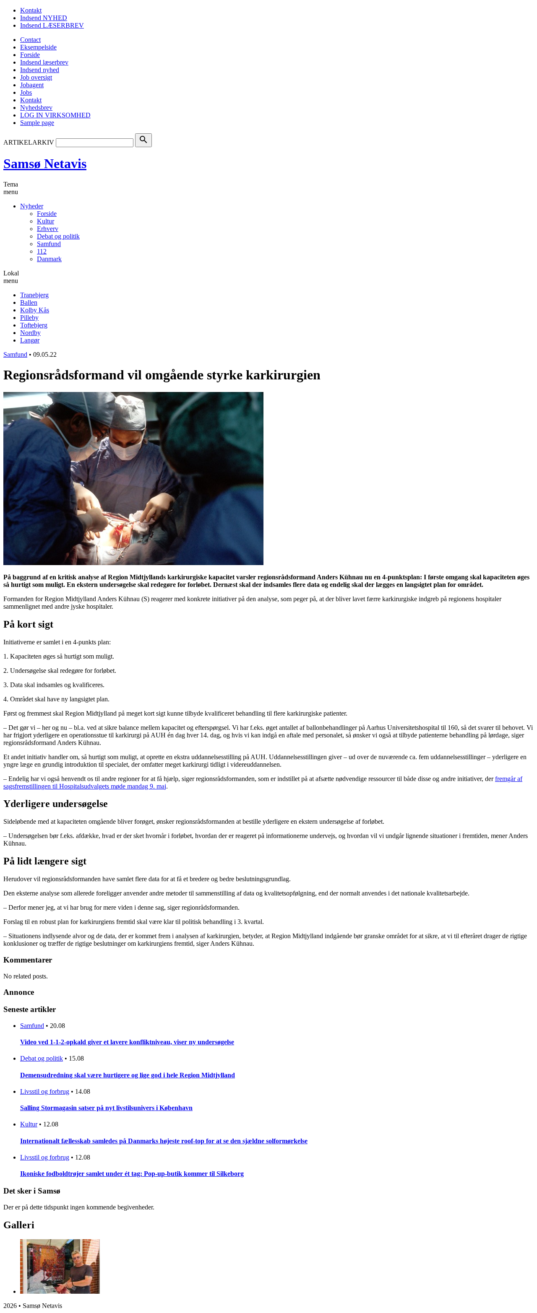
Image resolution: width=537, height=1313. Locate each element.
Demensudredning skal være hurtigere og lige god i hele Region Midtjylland (127, 1075)
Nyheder (31, 206)
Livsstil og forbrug (44, 1091)
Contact (30, 39)
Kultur (45, 221)
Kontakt (31, 10)
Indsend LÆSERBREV (52, 25)
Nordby (30, 332)
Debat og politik (58, 236)
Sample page (37, 122)
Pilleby (29, 317)
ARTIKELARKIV (28, 142)
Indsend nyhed (39, 69)
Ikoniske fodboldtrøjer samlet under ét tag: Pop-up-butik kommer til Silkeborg (132, 1173)
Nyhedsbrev (36, 107)
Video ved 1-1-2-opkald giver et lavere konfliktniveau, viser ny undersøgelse (127, 1042)
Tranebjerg (34, 294)
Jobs (26, 92)
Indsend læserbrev (44, 62)
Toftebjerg (33, 325)
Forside (30, 54)
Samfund (49, 243)
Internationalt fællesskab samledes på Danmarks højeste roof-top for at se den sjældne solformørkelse (164, 1140)
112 (42, 251)
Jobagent (32, 84)
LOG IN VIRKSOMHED (55, 115)
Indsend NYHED (43, 17)
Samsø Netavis (44, 163)
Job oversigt (36, 77)
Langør (29, 340)
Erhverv (47, 228)
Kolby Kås (34, 310)
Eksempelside (38, 47)
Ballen (28, 302)
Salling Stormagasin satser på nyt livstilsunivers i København (106, 1107)
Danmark (49, 258)
